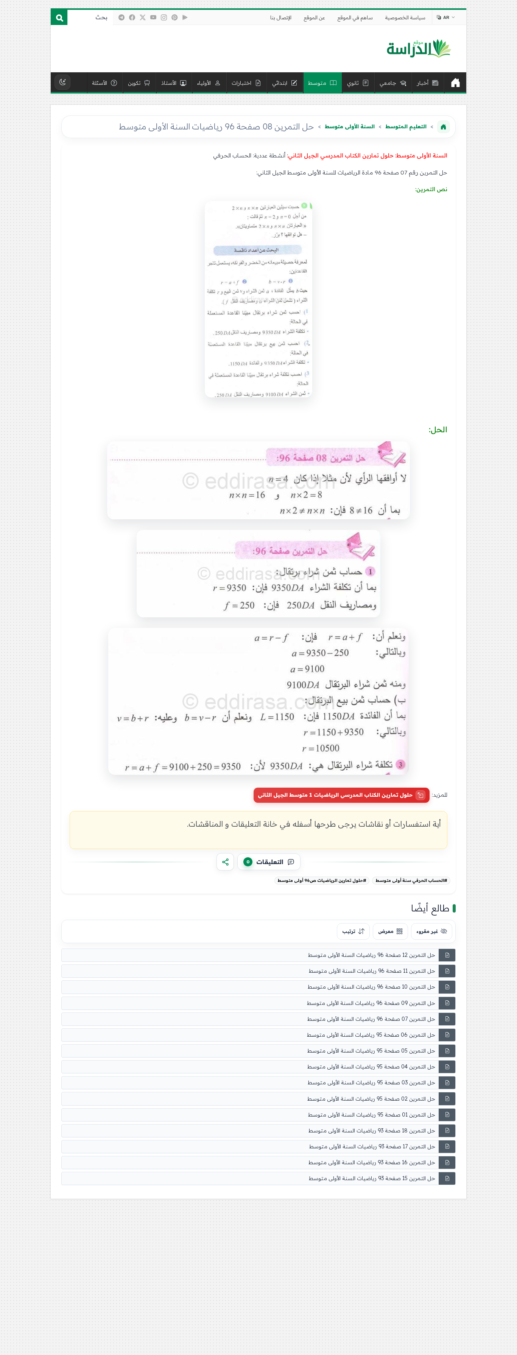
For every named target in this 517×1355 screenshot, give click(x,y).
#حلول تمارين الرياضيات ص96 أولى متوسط (321, 880)
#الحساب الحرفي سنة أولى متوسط (411, 880)
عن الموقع (314, 17)
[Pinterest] (174, 17)
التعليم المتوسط (406, 126)
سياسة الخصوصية (405, 17)
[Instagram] (163, 17)
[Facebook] (132, 17)
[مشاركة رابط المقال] (225, 862)
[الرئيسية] (455, 82)
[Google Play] (185, 17)
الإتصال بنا (280, 17)
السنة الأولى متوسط (350, 126)
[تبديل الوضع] (62, 82)
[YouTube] (153, 17)
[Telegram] (121, 17)
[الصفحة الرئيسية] (443, 126)
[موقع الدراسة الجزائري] (418, 49)
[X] (142, 17)
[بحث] (59, 17)
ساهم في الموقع (355, 17)
